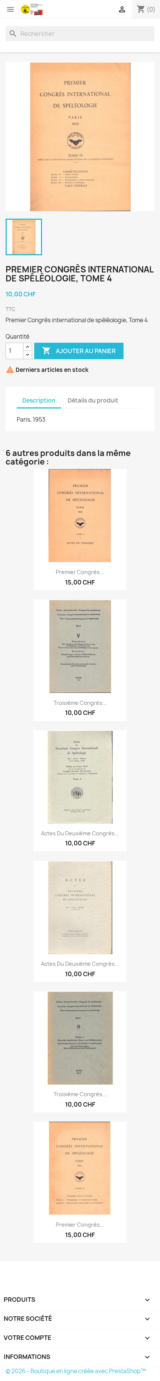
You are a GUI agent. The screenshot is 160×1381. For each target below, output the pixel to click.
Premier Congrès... (80, 572)
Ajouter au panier (79, 350)
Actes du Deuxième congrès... (80, 833)
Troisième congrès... (80, 702)
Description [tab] (38, 400)
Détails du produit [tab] (93, 400)
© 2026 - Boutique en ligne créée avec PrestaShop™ (76, 1371)
